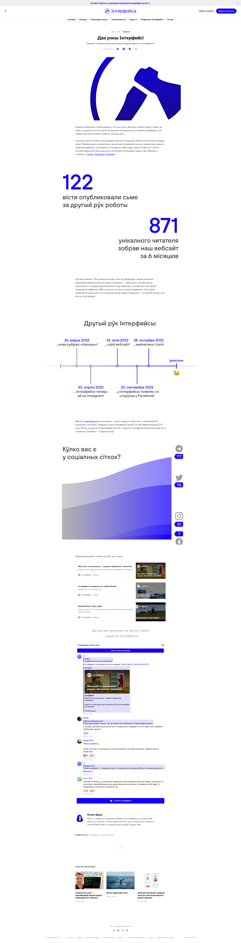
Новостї (121, 937)
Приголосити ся (226, 11)
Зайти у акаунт (206, 11)
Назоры (83, 19)
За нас (170, 19)
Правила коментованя (102, 835)
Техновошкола (118, 19)
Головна (72, 19)
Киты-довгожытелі (116, 892)
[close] (238, 3)
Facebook (110, 154)
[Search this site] (6, 11)
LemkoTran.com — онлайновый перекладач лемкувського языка (88, 895)
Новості (133, 19)
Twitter (90, 154)
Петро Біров (94, 814)
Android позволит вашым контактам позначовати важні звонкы (151, 895)
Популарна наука (99, 19)
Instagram (100, 154)
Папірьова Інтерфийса (152, 19)
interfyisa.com (91, 421)
